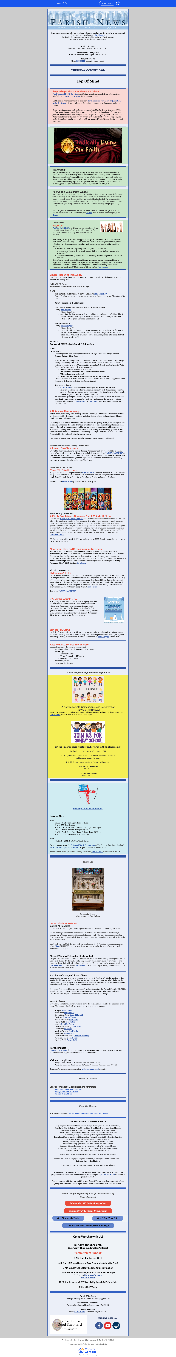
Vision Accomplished (90, 1069)
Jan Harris (76, 1026)
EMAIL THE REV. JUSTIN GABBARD (64, 847)
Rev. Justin (81, 563)
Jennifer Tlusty (69, 1017)
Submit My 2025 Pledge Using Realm (88, 1210)
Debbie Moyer (66, 326)
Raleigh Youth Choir (63, 1094)
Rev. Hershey (100, 294)
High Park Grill (88, 472)
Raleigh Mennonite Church (66, 1092)
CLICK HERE (80, 61)
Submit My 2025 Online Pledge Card (88, 1203)
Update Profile (82, 1344)
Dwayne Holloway (81, 1036)
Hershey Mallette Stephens (71, 519)
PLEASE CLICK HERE (71, 96)
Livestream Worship (93, 1275)
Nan (57, 946)
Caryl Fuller (69, 1013)
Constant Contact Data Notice (98, 1344)
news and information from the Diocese (91, 1114)
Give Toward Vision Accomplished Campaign (88, 1225)
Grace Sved (80, 965)
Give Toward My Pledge (68, 1218)
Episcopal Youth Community (88, 808)
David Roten (67, 1010)
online (89, 213)
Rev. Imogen (103, 267)
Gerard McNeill (76, 1015)
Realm (55, 215)
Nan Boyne (69, 1033)
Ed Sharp (68, 1029)
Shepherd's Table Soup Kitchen (68, 1089)
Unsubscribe (72, 1344)
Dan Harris (93, 401)
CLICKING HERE (57, 535)
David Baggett (100, 35)
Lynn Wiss (73, 1020)
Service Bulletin (88, 1278)
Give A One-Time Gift (107, 1218)
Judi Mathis (71, 1022)
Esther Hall (67, 481)
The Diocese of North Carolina (65, 94)
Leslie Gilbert (80, 401)
